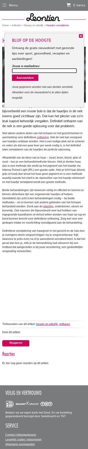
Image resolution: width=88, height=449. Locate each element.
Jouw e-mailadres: (26, 66)
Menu (13, 5)
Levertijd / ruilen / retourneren (23, 439)
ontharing (43, 137)
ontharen (64, 324)
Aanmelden (25, 78)
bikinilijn (48, 206)
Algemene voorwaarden (20, 444)
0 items (79, 5)
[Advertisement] (44, 284)
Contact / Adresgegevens (20, 434)
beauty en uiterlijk (47, 324)
